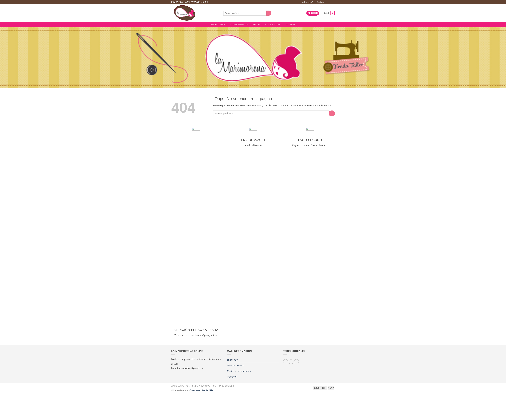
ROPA (222, 25)
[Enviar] (268, 13)
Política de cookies (223, 386)
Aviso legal (177, 386)
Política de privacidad (198, 386)
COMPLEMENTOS (239, 25)
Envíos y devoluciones (239, 371)
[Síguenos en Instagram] (330, 2)
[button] (312, 13)
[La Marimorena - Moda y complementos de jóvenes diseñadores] (195, 13)
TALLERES (290, 25)
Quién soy (232, 360)
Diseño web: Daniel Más (201, 390)
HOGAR (256, 25)
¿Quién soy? (307, 2)
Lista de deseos (235, 365)
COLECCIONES (272, 25)
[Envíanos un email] (333, 2)
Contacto (320, 2)
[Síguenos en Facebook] (328, 2)
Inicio (214, 25)
